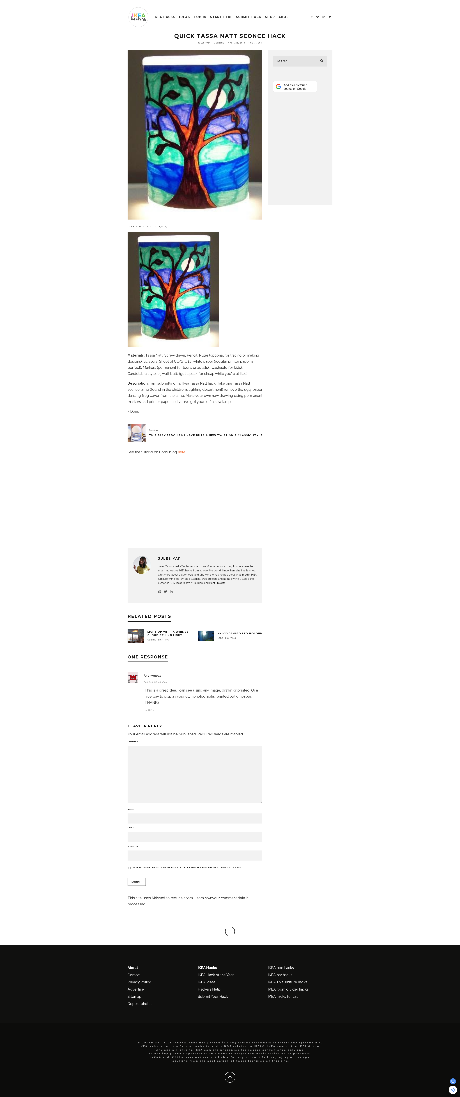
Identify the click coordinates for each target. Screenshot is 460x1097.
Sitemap (134, 996)
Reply (151, 710)
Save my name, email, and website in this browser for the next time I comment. (187, 867)
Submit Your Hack (213, 996)
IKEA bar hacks (280, 975)
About (285, 17)
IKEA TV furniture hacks (287, 982)
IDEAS (184, 17)
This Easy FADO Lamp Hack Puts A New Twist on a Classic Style (205, 435)
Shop (270, 17)
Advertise (136, 989)
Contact (134, 975)
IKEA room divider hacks (288, 989)
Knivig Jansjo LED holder (239, 633)
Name (132, 809)
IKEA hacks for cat (283, 996)
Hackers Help (209, 989)
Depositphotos (140, 1004)
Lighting (218, 43)
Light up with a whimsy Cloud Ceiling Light (168, 633)
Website (133, 846)
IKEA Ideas (206, 982)
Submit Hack (248, 17)
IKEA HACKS (165, 17)
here (181, 452)
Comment (135, 741)
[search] (321, 61)
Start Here (221, 17)
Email (132, 828)
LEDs (220, 638)
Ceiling (151, 640)
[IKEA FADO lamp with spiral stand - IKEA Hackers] (137, 433)
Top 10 (200, 17)
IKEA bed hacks (281, 968)
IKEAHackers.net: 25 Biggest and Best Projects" (197, 582)
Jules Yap (204, 43)
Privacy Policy (139, 982)
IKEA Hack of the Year (216, 975)
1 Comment (255, 43)
